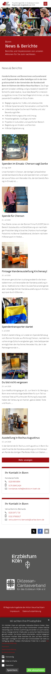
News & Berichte (12, 68)
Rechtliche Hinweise (8, 652)
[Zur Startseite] (6, 4)
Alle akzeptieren (36, 670)
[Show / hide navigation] (45, 4)
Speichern (12, 670)
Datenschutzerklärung (9, 649)
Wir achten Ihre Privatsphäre (25, 621)
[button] (33, 531)
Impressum (5, 646)
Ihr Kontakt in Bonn (16, 472)
